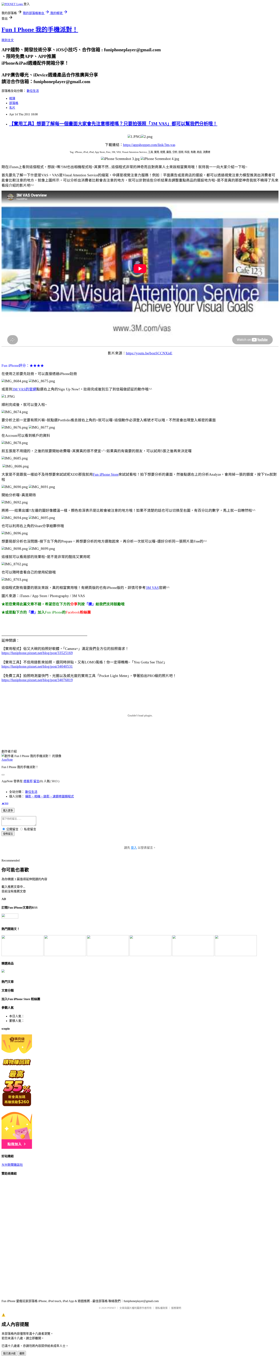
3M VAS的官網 (24, 389)
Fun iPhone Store (105, 474)
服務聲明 (176, 1307)
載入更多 (8, 810)
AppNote (7, 759)
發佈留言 (8, 833)
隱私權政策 (161, 1307)
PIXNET (111, 1307)
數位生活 (33, 90)
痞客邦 (28, 781)
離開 (21, 1353)
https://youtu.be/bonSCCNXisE (149, 353)
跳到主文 (8, 40)
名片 (12, 107)
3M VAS (152, 588)
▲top (5, 803)
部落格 (13, 103)
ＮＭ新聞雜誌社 (12, 1164)
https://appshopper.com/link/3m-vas (149, 145)
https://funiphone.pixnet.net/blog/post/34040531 (37, 666)
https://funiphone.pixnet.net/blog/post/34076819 (37, 680)
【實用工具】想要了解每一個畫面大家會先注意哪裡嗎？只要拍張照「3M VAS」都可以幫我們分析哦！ (113, 123)
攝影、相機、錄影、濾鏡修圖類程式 (49, 796)
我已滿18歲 (9, 1353)
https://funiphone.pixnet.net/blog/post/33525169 (37, 653)
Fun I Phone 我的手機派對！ (40, 29)
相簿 (12, 98)
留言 (36, 781)
